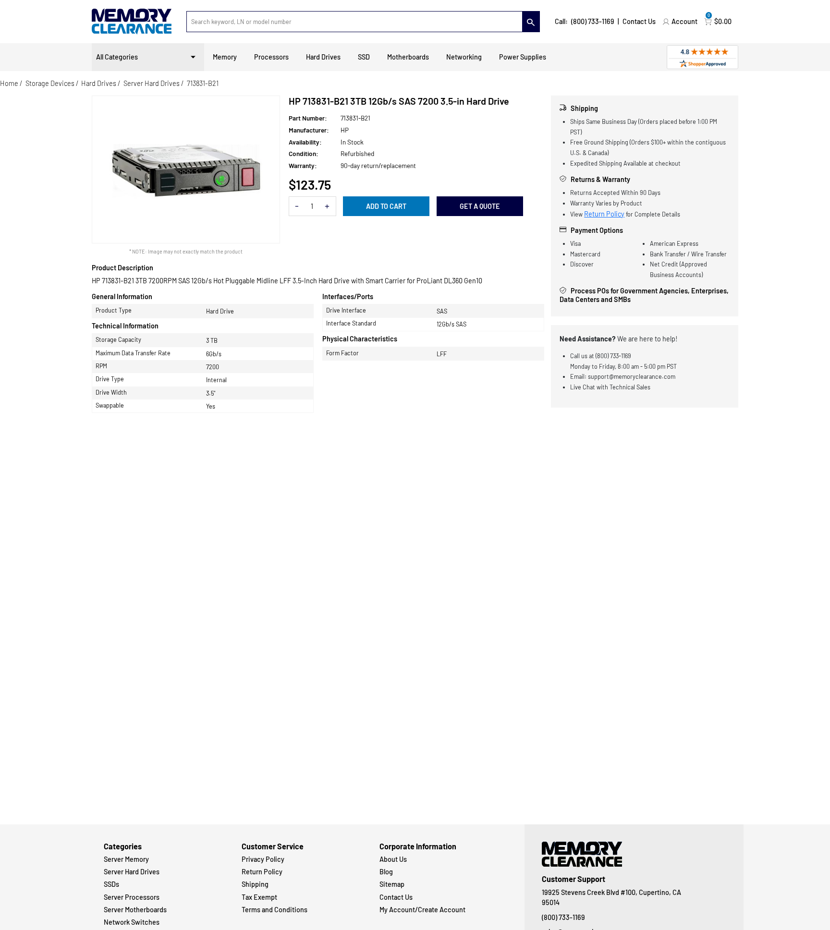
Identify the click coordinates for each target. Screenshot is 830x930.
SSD (364, 57)
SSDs (111, 884)
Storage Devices (49, 83)
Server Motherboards (135, 910)
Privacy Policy (263, 859)
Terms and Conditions (274, 910)
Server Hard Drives (151, 83)
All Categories (117, 57)
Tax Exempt (259, 897)
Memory (225, 57)
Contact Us (639, 21)
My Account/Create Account (422, 910)
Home (9, 83)
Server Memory (126, 859)
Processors (271, 57)
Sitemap (391, 884)
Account (684, 21)
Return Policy (604, 214)
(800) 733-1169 (592, 21)
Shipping (255, 884)
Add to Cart (386, 206)
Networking (464, 57)
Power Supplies (522, 57)
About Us (393, 859)
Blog (386, 872)
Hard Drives (323, 57)
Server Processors (131, 897)
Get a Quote (480, 206)
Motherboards (408, 57)
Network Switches (131, 922)
